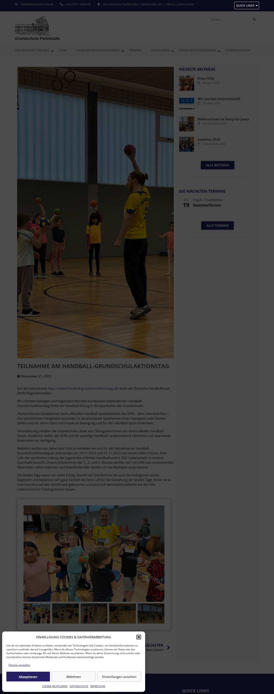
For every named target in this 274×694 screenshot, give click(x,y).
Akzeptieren (28, 677)
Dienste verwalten (19, 665)
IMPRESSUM (97, 686)
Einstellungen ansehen (119, 677)
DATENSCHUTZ (79, 686)
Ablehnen (73, 677)
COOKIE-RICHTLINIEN (54, 686)
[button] (139, 637)
